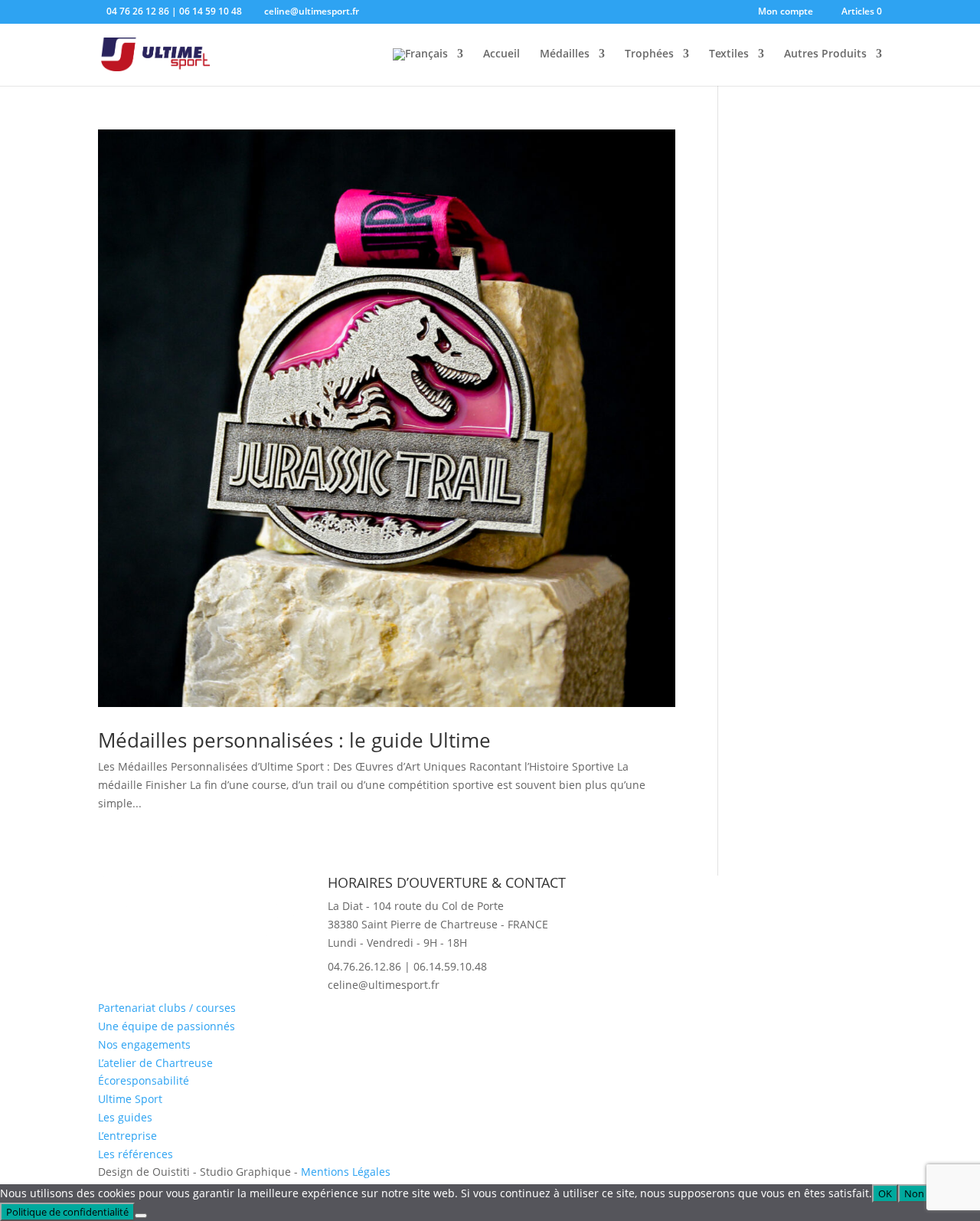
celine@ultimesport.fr (383, 984)
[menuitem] (428, 67)
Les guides (125, 1117)
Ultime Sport (130, 1099)
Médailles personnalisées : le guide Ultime (294, 740)
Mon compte (785, 12)
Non (914, 1193)
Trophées (649, 54)
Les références (135, 1154)
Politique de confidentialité (67, 1212)
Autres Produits (825, 54)
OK (885, 1193)
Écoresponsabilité (143, 1080)
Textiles (729, 54)
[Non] (141, 1215)
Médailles (565, 54)
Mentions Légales (345, 1171)
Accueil (501, 54)
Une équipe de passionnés (166, 1026)
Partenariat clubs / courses (167, 1007)
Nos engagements (144, 1044)
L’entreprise (127, 1135)
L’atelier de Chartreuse (155, 1063)
